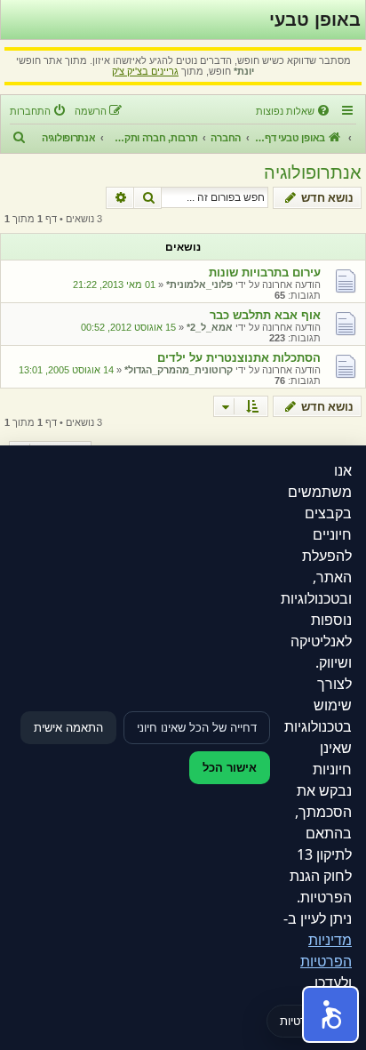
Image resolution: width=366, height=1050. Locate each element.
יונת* (244, 71)
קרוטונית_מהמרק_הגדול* (178, 370)
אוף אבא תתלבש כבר (265, 315)
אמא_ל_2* (210, 327)
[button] (330, 1014)
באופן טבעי (315, 19)
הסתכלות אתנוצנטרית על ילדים (239, 358)
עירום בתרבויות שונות (265, 272)
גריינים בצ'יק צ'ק (145, 71)
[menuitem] (294, 111)
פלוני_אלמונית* (199, 284)
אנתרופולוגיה (313, 172)
